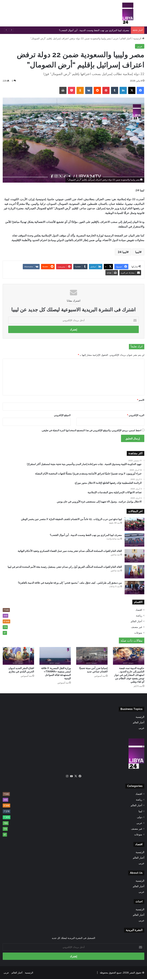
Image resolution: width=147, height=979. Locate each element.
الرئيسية (137, 38)
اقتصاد (139, 609)
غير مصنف (136, 627)
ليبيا (137, 252)
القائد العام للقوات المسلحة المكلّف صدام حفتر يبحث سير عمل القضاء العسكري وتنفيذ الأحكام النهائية (70, 550)
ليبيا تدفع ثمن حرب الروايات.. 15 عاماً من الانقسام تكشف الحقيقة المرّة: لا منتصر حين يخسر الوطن (71, 519)
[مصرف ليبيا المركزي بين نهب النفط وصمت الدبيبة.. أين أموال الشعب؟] (134, 540)
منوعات (138, 632)
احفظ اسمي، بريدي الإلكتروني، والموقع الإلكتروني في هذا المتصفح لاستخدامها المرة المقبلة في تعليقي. (91, 430)
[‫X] (76, 776)
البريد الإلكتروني (135, 415)
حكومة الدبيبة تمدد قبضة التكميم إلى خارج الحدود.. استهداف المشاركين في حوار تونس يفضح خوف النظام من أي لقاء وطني (129, 675)
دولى (139, 817)
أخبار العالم (125, 38)
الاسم (140, 399)
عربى (115, 38)
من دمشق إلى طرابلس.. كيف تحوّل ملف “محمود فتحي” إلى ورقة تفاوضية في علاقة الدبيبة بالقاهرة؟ (70, 582)
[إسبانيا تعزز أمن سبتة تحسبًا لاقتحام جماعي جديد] (92, 656)
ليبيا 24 (122, 252)
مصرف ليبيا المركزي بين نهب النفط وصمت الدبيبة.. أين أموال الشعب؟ (86, 535)
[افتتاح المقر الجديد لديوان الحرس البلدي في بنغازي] (18, 656)
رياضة (139, 615)
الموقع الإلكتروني (62, 415)
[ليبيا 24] (127, 13)
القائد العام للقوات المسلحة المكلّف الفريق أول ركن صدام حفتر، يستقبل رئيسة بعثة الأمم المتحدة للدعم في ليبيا (65, 566)
